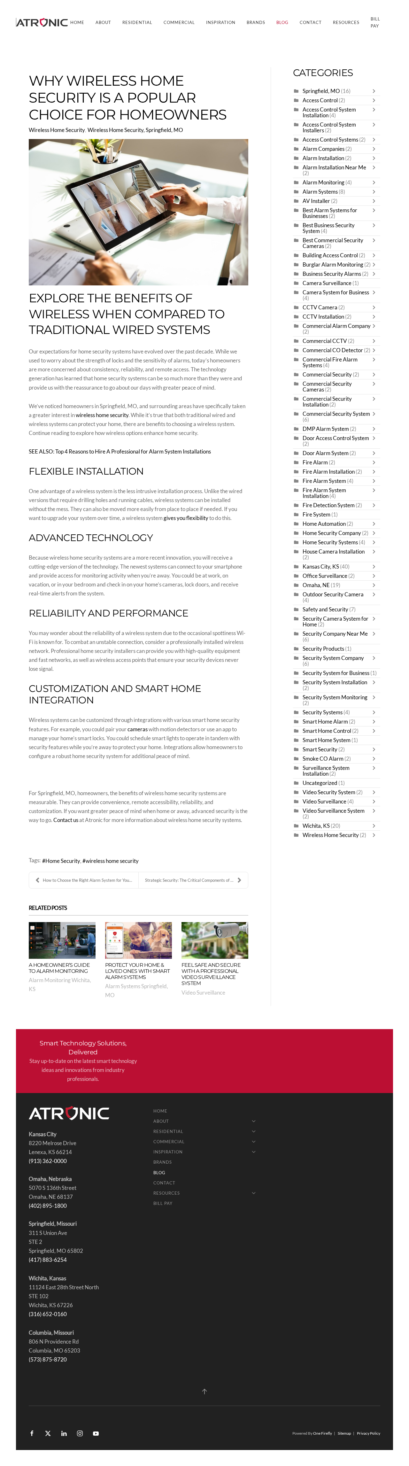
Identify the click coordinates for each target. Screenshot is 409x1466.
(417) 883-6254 (48, 1260)
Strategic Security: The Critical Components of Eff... (191, 880)
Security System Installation (335, 682)
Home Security (62, 861)
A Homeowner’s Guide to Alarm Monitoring (59, 968)
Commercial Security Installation (327, 402)
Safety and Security (325, 609)
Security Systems (323, 712)
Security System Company (333, 658)
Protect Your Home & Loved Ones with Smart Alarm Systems (137, 971)
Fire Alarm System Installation (324, 493)
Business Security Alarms (332, 274)
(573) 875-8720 (48, 1359)
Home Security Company (332, 533)
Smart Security (320, 749)
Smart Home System (327, 740)
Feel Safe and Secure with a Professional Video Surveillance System (211, 974)
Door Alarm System (326, 453)
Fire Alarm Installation (329, 472)
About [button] (103, 22)
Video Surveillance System (334, 811)
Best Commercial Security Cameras (333, 243)
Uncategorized (320, 783)
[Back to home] (43, 22)
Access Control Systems (330, 139)
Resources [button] (346, 22)
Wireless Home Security (57, 130)
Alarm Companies (323, 149)
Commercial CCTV (325, 341)
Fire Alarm (315, 462)
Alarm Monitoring (323, 182)
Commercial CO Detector (333, 350)
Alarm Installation (323, 158)
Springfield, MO (321, 91)
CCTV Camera (320, 307)
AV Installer (316, 201)
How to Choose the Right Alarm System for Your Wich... (90, 880)
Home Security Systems (330, 542)
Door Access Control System (336, 438)
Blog (282, 22)
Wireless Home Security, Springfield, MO (135, 130)
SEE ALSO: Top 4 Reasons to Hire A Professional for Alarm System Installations (120, 451)
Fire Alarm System (324, 481)
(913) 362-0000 (48, 1161)
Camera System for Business (336, 292)
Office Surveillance (325, 576)
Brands (256, 22)
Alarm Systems (320, 192)
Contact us (65, 820)
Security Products (323, 649)
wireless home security (102, 415)
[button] (204, 1391)
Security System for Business (336, 673)
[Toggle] (375, 91)
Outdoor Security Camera (333, 594)
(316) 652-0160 (48, 1314)
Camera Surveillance (327, 283)
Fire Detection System (329, 505)
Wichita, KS (316, 826)
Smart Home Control (327, 731)
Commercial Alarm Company (337, 326)
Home (77, 22)
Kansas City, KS (321, 566)
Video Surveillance (203, 992)
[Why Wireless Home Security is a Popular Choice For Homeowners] (138, 212)
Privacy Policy (368, 1433)
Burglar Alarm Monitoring (333, 264)
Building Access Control (330, 255)
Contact (311, 22)
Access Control (320, 100)
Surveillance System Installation (326, 771)
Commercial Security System (336, 414)
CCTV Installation (323, 317)
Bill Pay (375, 22)
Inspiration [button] (220, 22)
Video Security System (329, 792)
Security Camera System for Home (335, 622)
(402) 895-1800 (48, 1206)
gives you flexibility (186, 518)
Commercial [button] (179, 22)
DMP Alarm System (326, 429)
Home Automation (324, 524)
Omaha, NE (316, 585)
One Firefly (322, 1433)
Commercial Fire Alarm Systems (330, 362)
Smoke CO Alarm (323, 759)
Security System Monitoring (335, 697)
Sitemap (344, 1433)
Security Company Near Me (335, 634)
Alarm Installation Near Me (334, 167)
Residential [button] (137, 22)
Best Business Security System (329, 228)
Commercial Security (327, 374)
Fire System (316, 514)
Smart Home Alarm (325, 721)
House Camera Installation (334, 551)
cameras (137, 729)
